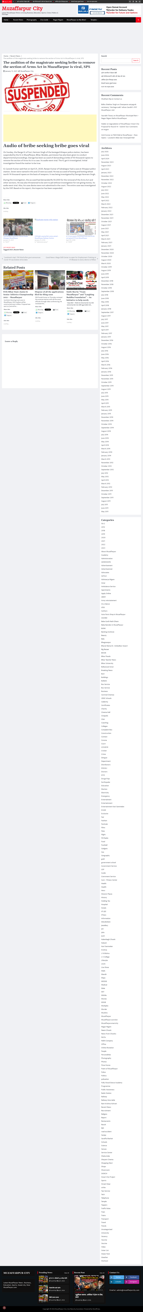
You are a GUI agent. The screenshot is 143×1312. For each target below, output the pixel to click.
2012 (103, 527)
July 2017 (104, 319)
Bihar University (107, 663)
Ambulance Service (108, 586)
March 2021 (105, 239)
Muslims (104, 1013)
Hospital (104, 904)
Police (103, 1072)
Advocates (105, 573)
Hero (103, 890)
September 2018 (107, 291)
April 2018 (105, 305)
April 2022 (105, 201)
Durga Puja (105, 779)
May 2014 (105, 442)
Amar (103, 583)
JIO (102, 929)
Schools (104, 1142)
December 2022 (107, 176)
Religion (104, 1114)
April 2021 (105, 236)
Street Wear (106, 1184)
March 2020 (106, 263)
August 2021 (106, 225)
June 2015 (105, 396)
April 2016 (105, 361)
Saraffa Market (107, 1139)
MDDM (104, 981)
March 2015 (105, 407)
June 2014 (105, 438)
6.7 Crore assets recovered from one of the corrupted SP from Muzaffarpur (80, 237)
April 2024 (105, 159)
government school (108, 863)
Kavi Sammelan (107, 946)
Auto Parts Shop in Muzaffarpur (113, 614)
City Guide (44, 20)
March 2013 (105, 459)
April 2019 (105, 277)
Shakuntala (105, 1156)
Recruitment (106, 1111)
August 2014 (106, 431)
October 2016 (106, 344)
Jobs (102, 932)
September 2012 (107, 470)
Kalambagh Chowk (108, 939)
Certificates (105, 705)
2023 (103, 548)
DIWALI (104, 768)
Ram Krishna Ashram (109, 1104)
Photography (32, 20)
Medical (104, 985)
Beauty (104, 635)
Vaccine (104, 1240)
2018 (103, 531)
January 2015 (106, 414)
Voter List (105, 1250)
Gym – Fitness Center (109, 880)
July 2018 (104, 295)
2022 (103, 545)
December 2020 (107, 249)
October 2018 (106, 288)
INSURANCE (106, 922)
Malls (103, 971)
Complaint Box (106, 730)
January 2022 (106, 211)
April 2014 (105, 445)
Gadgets (104, 849)
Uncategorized (106, 1229)
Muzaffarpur (106, 1016)
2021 (4, 247)
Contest (104, 737)
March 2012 (105, 484)
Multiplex (104, 1006)
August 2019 (106, 270)
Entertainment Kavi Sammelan (112, 807)
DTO (103, 775)
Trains (103, 1215)
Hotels (103, 908)
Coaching (104, 723)
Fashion (104, 821)
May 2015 (105, 400)
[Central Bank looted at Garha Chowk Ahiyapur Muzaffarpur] (18, 227)
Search (104, 56)
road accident (106, 1132)
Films (103, 828)
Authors (104, 611)
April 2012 (105, 480)
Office (103, 1044)
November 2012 (107, 463)
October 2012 (106, 466)
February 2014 (106, 452)
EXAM (103, 810)
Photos (104, 1062)
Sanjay (103, 1135)
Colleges (104, 726)
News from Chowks (108, 1034)
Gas (102, 852)
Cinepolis (104, 716)
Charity (104, 709)
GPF (102, 870)
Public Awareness (107, 1090)
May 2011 (104, 512)
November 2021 (107, 218)
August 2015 (106, 389)
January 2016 (106, 372)
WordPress (96, 1309)
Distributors (106, 765)
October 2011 (106, 494)
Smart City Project (108, 1177)
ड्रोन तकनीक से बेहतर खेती (76, 1)
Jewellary (104, 925)
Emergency (105, 796)
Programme (105, 1086)
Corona (104, 740)
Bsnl (102, 674)
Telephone (105, 1198)
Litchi (103, 964)
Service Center (106, 1153)
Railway (104, 1097)
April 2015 (105, 403)
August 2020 (106, 260)
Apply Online (106, 593)
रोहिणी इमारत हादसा (54, 1297)
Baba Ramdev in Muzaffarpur (112, 625)
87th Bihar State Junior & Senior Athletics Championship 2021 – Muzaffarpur (18, 295)
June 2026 (105, 155)
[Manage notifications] (4, 1307)
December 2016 (107, 340)
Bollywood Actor (107, 667)
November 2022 (107, 180)
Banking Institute (107, 632)
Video (103, 1247)
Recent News (18, 20)
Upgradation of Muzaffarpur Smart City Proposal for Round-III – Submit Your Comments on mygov (120, 127)
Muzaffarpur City (22, 8)
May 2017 (104, 326)
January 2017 (106, 337)
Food (103, 842)
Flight (103, 835)
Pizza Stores (105, 1065)
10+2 (103, 524)
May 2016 (105, 358)
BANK (103, 628)
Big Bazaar (105, 649)
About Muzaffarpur (108, 552)
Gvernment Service (108, 877)
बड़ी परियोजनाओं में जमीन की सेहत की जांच (95, 1)
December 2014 (107, 417)
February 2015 (106, 410)
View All (66, 1273)
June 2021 (105, 229)
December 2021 (107, 215)
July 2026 (104, 152)
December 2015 (107, 375)
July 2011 (104, 505)
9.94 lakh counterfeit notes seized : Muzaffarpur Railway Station (46, 237)
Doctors (104, 772)
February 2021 (106, 242)
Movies (104, 999)
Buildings (104, 677)
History (104, 897)
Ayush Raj (53, 1281)
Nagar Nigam (58, 20)
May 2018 (105, 302)
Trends (103, 1226)
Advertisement (106, 566)
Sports (103, 1181)
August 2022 (106, 187)
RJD (102, 1128)
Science (104, 1146)
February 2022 (106, 208)
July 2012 (104, 473)
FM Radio (104, 838)
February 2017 (106, 333)
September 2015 (107, 386)
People (103, 1051)
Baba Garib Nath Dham (110, 621)
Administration (107, 559)
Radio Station (106, 1093)
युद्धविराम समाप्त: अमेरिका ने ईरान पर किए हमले (89, 1296)
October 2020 (106, 256)
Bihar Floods (106, 656)
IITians (103, 915)
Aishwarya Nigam (107, 579)
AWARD (104, 618)
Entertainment (106, 803)
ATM (103, 607)
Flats (103, 831)
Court (103, 744)
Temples (94, 20)
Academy (104, 555)
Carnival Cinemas (107, 695)
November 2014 (107, 421)
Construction (106, 733)
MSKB (103, 1002)
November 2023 (107, 162)
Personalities (106, 1055)
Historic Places (106, 894)
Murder (104, 1009)
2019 (103, 534)
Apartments (105, 590)
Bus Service (105, 684)
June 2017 (104, 323)
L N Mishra (105, 953)
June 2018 (105, 298)
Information (105, 918)
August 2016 (106, 347)
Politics (104, 1076)
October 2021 (106, 222)
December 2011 (107, 491)
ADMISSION (106, 562)
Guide (103, 873)
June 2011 (104, 508)
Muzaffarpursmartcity (109, 1023)
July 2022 (104, 190)
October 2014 (106, 424)
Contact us (118, 99)
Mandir (104, 974)
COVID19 (104, 747)
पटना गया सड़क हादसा (61, 1)
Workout (104, 1261)
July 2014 (104, 435)
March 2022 (106, 204)
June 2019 (105, 274)
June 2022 (105, 194)
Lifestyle (104, 960)
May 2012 (105, 477)
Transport (105, 1219)
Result (103, 1125)
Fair (102, 817)
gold (103, 859)
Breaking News (107, 670)
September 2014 (107, 428)
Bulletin (104, 681)
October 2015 (106, 382)
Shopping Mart (107, 1163)
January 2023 (106, 173)
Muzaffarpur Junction (109, 1020)
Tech (103, 1194)
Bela (102, 639)
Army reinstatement (109, 600)
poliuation (105, 1079)
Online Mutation (107, 1048)
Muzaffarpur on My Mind (76, 20)
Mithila (104, 995)
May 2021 (105, 232)
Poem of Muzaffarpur (109, 1069)
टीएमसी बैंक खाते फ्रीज (54, 1288)
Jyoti (103, 936)
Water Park (105, 1254)
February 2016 (106, 368)
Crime (103, 754)
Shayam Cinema (107, 1160)
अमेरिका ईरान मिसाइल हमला (30, 1)
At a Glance (105, 604)
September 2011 (107, 498)
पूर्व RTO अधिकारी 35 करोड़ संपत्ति (58, 1278)
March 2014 (105, 449)
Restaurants (105, 1121)
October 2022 (106, 183)
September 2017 (107, 312)
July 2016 (104, 351)
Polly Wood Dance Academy (111, 1083)
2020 (103, 538)
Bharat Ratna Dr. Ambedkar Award (114, 646)
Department (106, 761)
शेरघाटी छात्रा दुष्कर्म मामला (46, 1)
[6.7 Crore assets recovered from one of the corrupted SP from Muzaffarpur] (81, 227)
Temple (104, 1201)
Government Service (109, 866)
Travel (103, 1222)
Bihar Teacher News (108, 660)
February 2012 (106, 487)
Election (104, 789)
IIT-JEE (103, 911)
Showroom (105, 1170)
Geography (105, 856)
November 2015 (107, 379)
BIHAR (103, 653)
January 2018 (106, 309)
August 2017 (106, 316)
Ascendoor (79, 1309)
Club (103, 719)
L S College (105, 957)
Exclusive (104, 814)
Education (105, 786)
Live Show (105, 967)
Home (6, 20)
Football (104, 845)
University (105, 1233)
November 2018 (107, 284)
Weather (104, 1257)
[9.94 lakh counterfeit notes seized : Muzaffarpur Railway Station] (49, 227)
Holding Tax (105, 901)
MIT (102, 992)
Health (103, 883)
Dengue (104, 758)
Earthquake (105, 782)
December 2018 (107, 281)
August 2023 (106, 166)
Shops (103, 1167)
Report (103, 1118)
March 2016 (105, 365)
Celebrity (104, 702)
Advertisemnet (106, 569)
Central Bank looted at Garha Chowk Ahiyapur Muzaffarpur (15, 237)
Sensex (104, 1149)
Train (103, 1212)
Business (104, 691)
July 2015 (104, 393)
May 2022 (105, 197)
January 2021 (106, 246)
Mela (103, 988)
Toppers (104, 1205)
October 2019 (106, 267)
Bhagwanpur (106, 642)
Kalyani (104, 943)
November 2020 (107, 253)
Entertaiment (106, 800)
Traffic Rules (106, 1208)
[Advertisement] (71, 38)
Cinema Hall (105, 712)
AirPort (104, 576)
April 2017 (105, 330)
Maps (103, 978)
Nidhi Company (107, 1041)
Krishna (104, 950)
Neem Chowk (106, 1030)
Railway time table (108, 1100)
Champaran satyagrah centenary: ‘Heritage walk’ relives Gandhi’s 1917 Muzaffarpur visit (119, 107)
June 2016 (105, 354)
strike (103, 1187)
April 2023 (105, 169)
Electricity (105, 793)
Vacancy (104, 1236)
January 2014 (106, 456)
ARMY (103, 597)
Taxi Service (105, 1191)
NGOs (103, 1037)
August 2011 (106, 501)
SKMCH (104, 1174)
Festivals (104, 824)
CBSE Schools (106, 698)
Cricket (104, 751)
